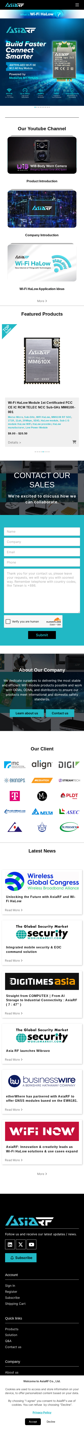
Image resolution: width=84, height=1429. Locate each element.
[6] (44, 107)
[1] (35, 107)
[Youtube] (31, 1244)
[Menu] (77, 5)
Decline (51, 1421)
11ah (18, 420)
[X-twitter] (21, 1244)
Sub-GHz (29, 417)
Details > (14, 442)
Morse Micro (15, 417)
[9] (49, 107)
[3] (38, 107)
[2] (37, 107)
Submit (42, 635)
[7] (45, 107)
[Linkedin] (10, 1244)
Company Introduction (42, 235)
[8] (47, 107)
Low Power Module (37, 427)
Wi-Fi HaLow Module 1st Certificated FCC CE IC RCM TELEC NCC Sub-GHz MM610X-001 (41, 407)
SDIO (36, 420)
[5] (42, 107)
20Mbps (27, 420)
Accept (33, 1421)
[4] (40, 107)
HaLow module (49, 420)
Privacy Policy (42, 1412)
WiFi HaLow (43, 417)
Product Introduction (42, 181)
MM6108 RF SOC (61, 417)
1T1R (11, 420)
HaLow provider (42, 424)
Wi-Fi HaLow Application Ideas (42, 289)
